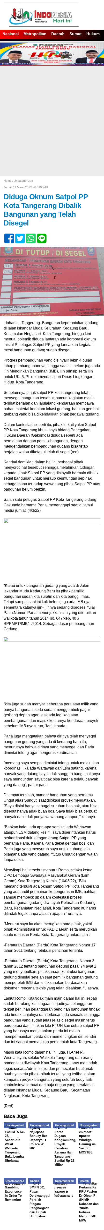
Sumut (75, 34)
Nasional (10, 34)
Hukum (93, 34)
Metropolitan (34, 34)
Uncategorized (23, 180)
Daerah (58, 34)
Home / (9, 180)
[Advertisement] (52, 121)
